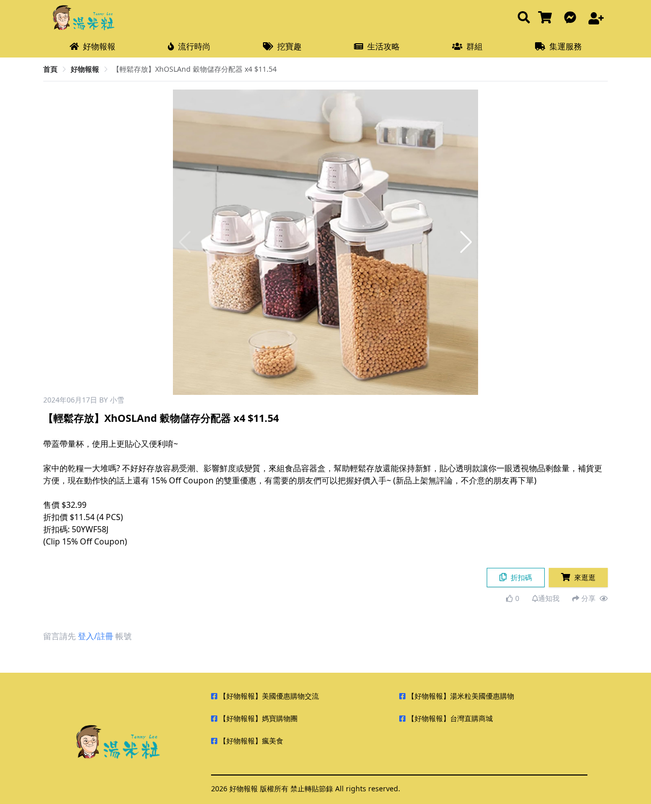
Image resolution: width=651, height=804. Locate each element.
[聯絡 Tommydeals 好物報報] (572, 18)
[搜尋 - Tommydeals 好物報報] (524, 18)
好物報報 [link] (85, 69)
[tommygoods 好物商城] (547, 18)
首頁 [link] (50, 69)
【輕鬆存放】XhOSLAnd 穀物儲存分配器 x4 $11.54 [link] (194, 69)
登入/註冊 (95, 636)
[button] (466, 242)
